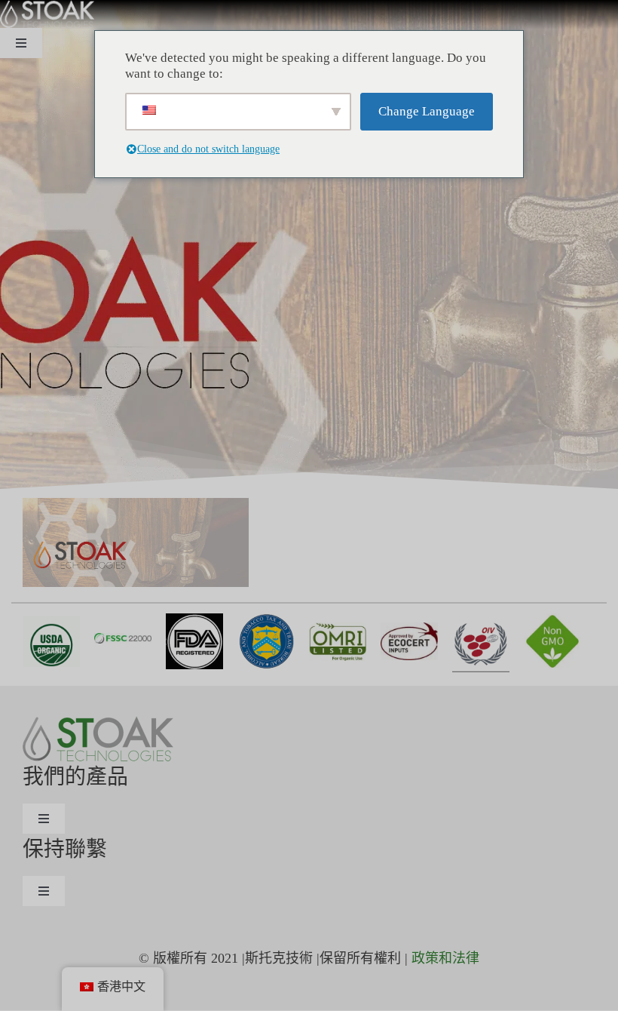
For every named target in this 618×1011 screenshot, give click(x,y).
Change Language (426, 111)
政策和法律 (445, 958)
